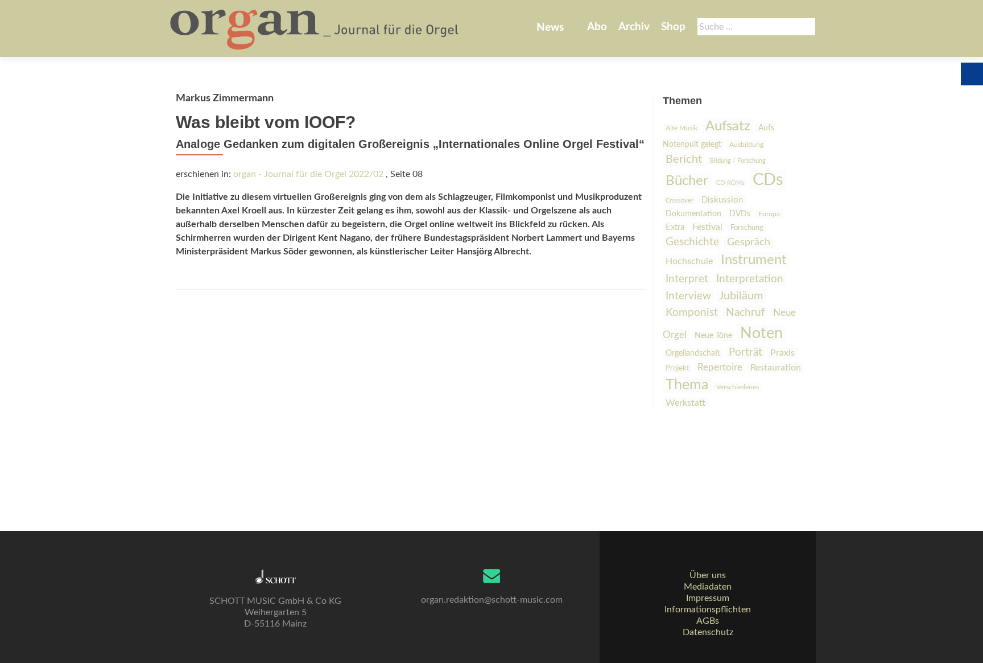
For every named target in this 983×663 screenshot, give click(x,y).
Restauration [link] (775, 367)
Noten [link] (761, 333)
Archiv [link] (634, 27)
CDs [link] (768, 179)
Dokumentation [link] (693, 214)
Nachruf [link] (745, 312)
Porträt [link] (745, 352)
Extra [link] (675, 227)
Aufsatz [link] (727, 126)
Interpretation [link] (749, 279)
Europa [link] (769, 214)
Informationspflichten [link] (707, 609)
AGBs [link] (707, 620)
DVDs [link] (739, 214)
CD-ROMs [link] (730, 183)
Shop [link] (673, 27)
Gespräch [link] (748, 242)
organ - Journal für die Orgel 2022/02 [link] (308, 174)
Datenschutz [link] (708, 632)
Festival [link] (707, 227)
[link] (315, 28)
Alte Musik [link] (681, 128)
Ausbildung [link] (746, 144)
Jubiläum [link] (741, 296)
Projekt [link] (677, 368)
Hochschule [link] (689, 261)
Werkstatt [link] (685, 402)
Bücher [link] (687, 181)
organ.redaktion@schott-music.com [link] (492, 599)
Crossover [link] (679, 200)
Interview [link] (688, 296)
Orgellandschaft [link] (693, 353)
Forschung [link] (746, 228)
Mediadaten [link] (708, 586)
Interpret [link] (687, 279)
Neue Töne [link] (713, 336)
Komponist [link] (692, 312)
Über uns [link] (707, 575)
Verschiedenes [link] (737, 387)
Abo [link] (597, 27)
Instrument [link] (754, 260)
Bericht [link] (684, 159)
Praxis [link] (782, 352)
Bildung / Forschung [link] (738, 161)
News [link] (550, 27)
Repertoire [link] (719, 367)
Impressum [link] (707, 598)
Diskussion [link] (722, 200)
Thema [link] (687, 385)
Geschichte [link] (692, 242)
